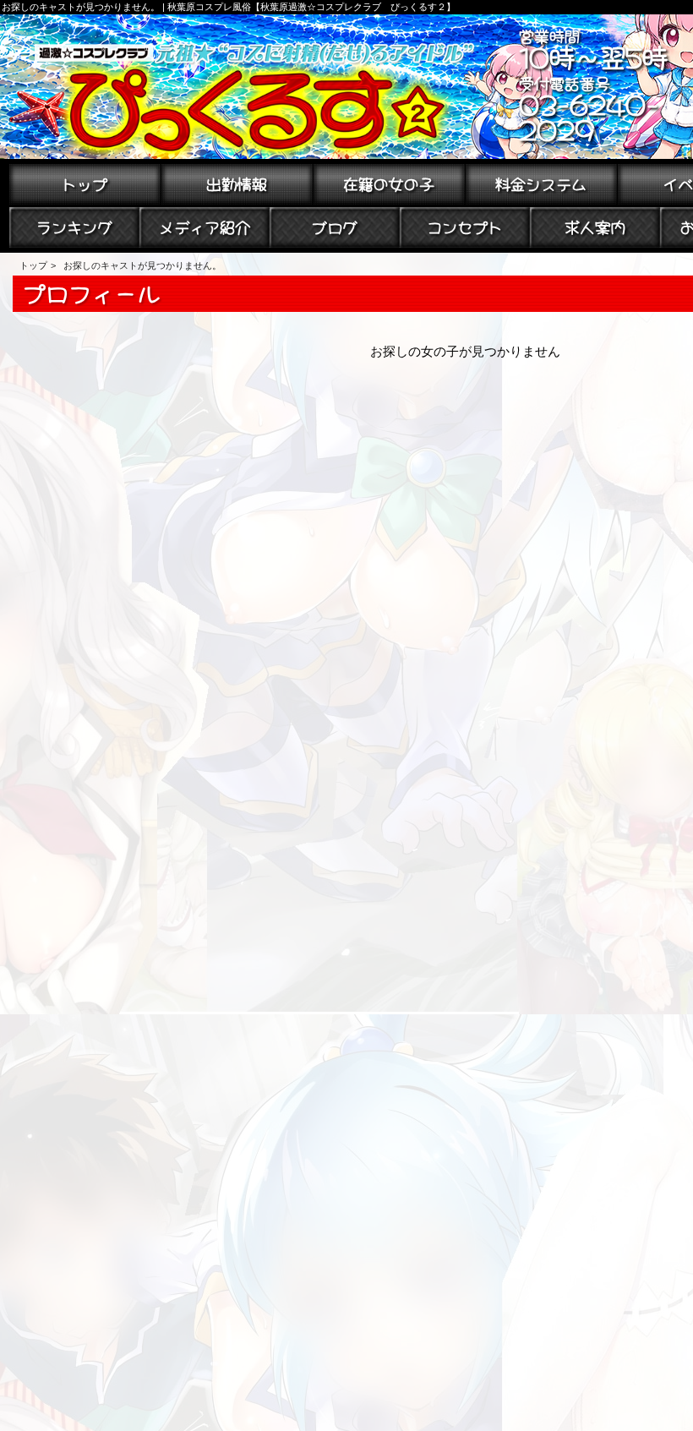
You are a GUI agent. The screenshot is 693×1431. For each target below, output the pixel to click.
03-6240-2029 (588, 115)
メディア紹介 (204, 226)
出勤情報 (236, 183)
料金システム (541, 183)
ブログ (334, 226)
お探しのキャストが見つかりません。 (142, 265)
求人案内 (595, 226)
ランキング (74, 226)
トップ (84, 183)
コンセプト (465, 226)
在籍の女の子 (388, 183)
